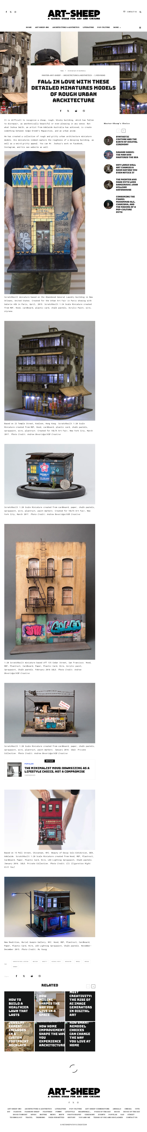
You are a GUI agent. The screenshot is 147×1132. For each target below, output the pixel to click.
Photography (74, 1114)
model (78, 961)
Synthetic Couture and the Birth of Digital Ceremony (126, 140)
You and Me (84, 1117)
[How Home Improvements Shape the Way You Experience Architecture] (50, 1036)
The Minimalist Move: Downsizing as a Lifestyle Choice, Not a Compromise (57, 769)
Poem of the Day (102, 1112)
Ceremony (90, 1114)
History (71, 1117)
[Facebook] (6, 12)
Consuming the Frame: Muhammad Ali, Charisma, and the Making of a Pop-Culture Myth (126, 204)
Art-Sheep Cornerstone (97, 1109)
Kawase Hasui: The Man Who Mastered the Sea (127, 155)
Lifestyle (70, 1112)
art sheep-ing (42, 27)
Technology (16, 1117)
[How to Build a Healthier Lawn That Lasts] (19, 1006)
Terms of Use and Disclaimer (108, 1117)
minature (68, 961)
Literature (88, 27)
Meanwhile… (84, 1112)
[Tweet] (68, 111)
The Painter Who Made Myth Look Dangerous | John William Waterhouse (127, 184)
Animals (117, 1109)
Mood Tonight (20, 1114)
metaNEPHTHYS (69, 1125)
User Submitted (56, 1117)
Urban (15, 966)
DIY (8, 1112)
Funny (59, 1112)
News (53, 1114)
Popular (29, 764)
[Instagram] (15, 12)
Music (33, 1114)
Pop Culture (103, 27)
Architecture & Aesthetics (65, 27)
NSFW (61, 1114)
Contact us (131, 1117)
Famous (17, 1112)
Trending (40, 1117)
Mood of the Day (131, 1112)
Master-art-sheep (51, 75)
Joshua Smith (56, 961)
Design (35, 961)
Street (130, 1114)
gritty (45, 961)
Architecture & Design (21, 961)
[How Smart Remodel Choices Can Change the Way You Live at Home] (80, 1036)
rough (87, 961)
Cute (137, 1109)
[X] (10, 12)
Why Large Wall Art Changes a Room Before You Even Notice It (126, 169)
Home (29, 27)
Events (101, 1114)
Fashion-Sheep (32, 1112)
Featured (47, 1112)
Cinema (128, 1109)
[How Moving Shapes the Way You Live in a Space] (50, 1006)
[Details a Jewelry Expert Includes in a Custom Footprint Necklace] (19, 1036)
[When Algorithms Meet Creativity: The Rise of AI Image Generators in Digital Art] (80, 1006)
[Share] (60, 111)
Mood (117, 1112)
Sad (122, 1114)
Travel (29, 1117)
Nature (43, 1114)
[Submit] (76, 111)
